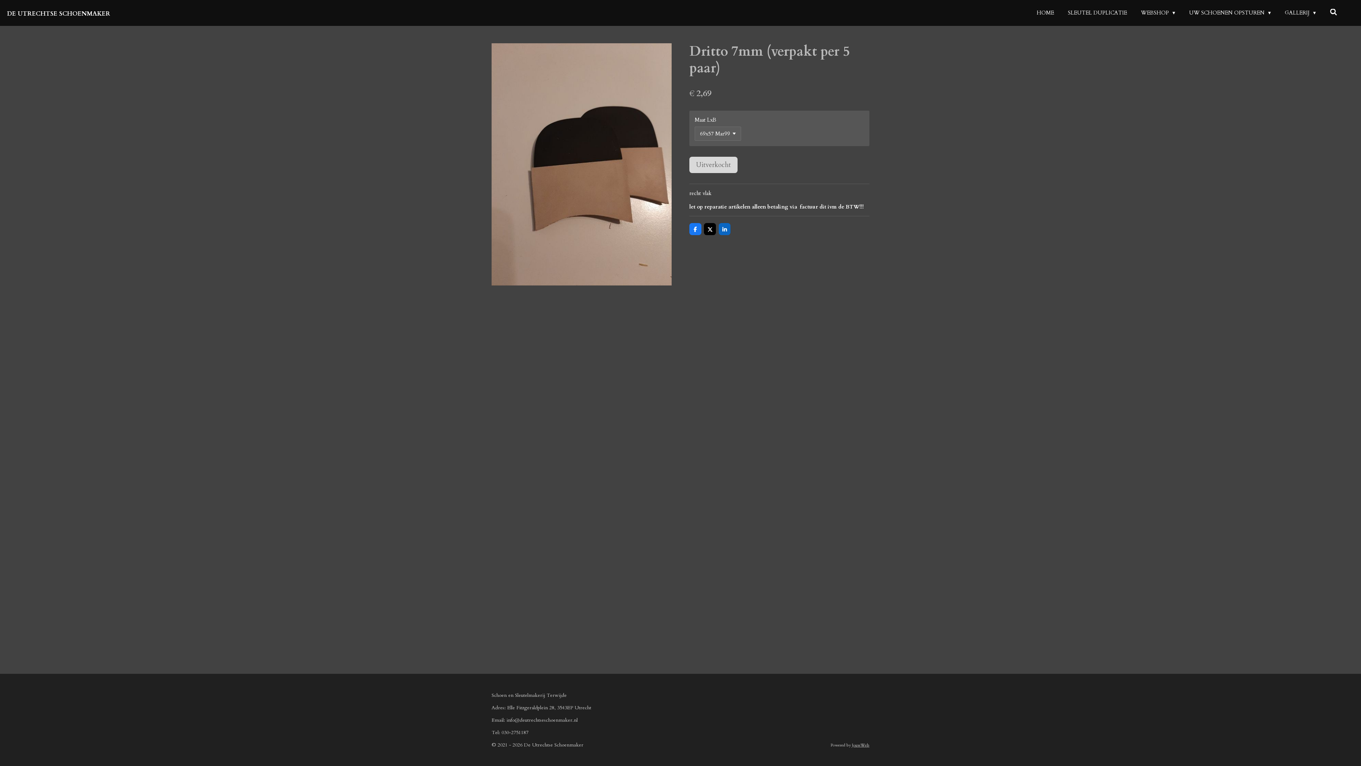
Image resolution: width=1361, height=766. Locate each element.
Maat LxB (705, 119)
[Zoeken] (1334, 12)
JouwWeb (860, 745)
